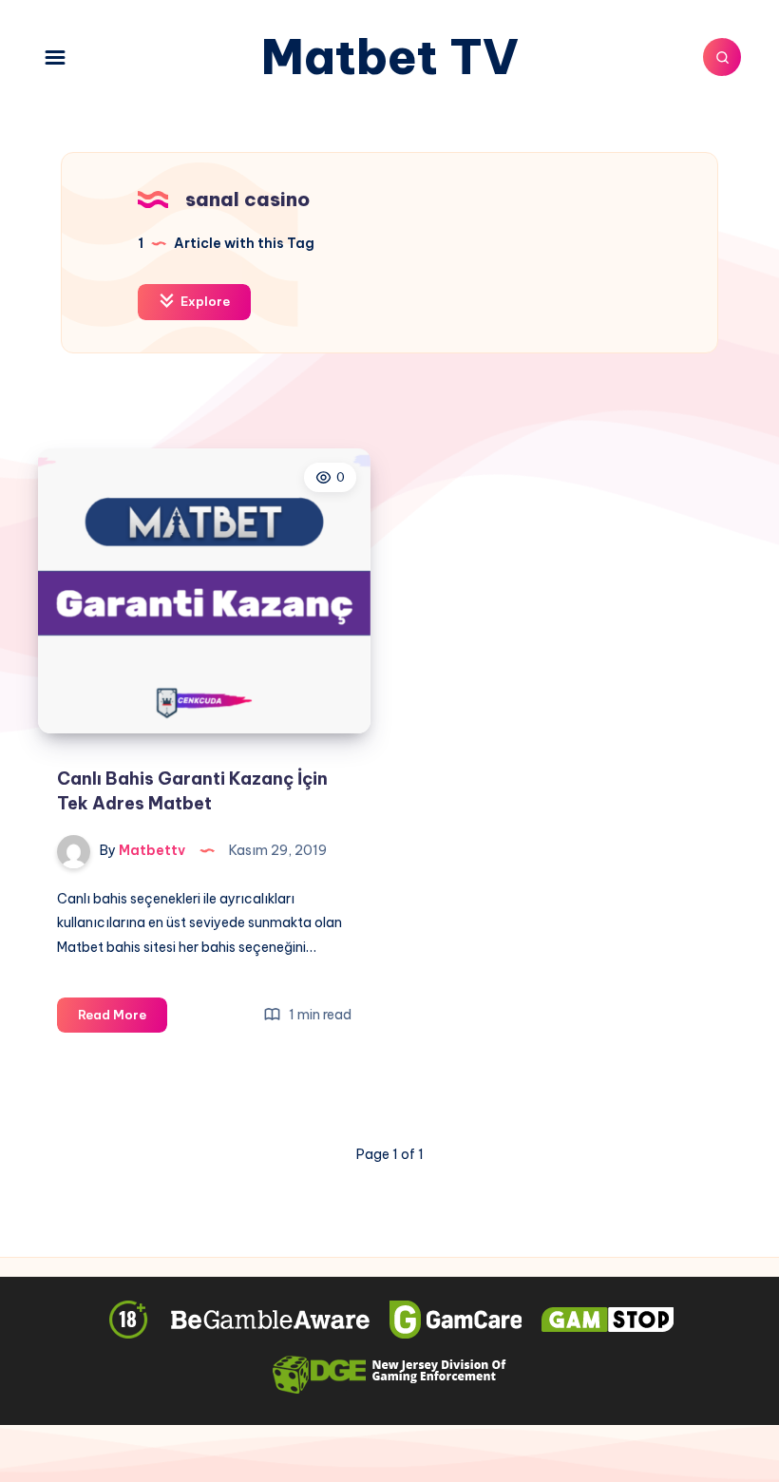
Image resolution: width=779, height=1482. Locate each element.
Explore (204, 301)
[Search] (722, 57)
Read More (122, 1019)
